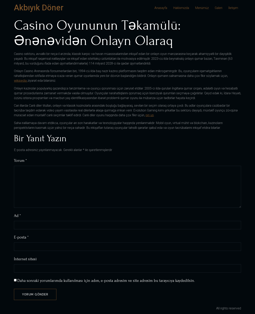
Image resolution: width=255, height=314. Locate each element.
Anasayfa (160, 8)
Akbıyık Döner (38, 8)
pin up (150, 115)
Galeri (218, 8)
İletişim (233, 8)
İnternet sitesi (25, 259)
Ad (17, 216)
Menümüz (202, 8)
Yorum (20, 160)
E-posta (21, 237)
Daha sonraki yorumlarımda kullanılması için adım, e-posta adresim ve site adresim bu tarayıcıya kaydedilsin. (106, 280)
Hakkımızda (181, 8)
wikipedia (20, 80)
